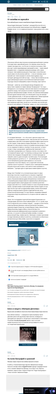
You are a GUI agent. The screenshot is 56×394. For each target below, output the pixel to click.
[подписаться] (16, 255)
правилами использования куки (27, 9)
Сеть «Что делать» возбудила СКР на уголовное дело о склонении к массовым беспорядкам (26, 290)
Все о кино (10, 13)
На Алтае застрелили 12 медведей (18, 279)
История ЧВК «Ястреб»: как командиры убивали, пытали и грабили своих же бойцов (28, 271)
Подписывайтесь (13, 225)
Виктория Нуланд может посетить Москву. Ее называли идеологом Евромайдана (25, 287)
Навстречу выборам (38, 4)
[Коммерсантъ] (9, 2)
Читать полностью (28, 345)
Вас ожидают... (30, 389)
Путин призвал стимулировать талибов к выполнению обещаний (20, 292)
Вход (42, 1)
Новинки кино (19, 260)
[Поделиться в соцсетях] (47, 306)
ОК (46, 9)
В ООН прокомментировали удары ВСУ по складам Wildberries (24, 275)
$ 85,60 (14, 4)
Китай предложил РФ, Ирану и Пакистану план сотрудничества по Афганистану (23, 294)
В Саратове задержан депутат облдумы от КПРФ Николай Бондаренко (27, 266)
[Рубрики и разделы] (47, 2)
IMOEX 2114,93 (29, 4)
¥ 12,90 (23, 4)
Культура (9, 302)
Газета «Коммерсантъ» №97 (14, 250)
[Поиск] (45, 2)
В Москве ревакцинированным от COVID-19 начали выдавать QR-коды (22, 296)
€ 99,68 (19, 4)
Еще (8, 298)
